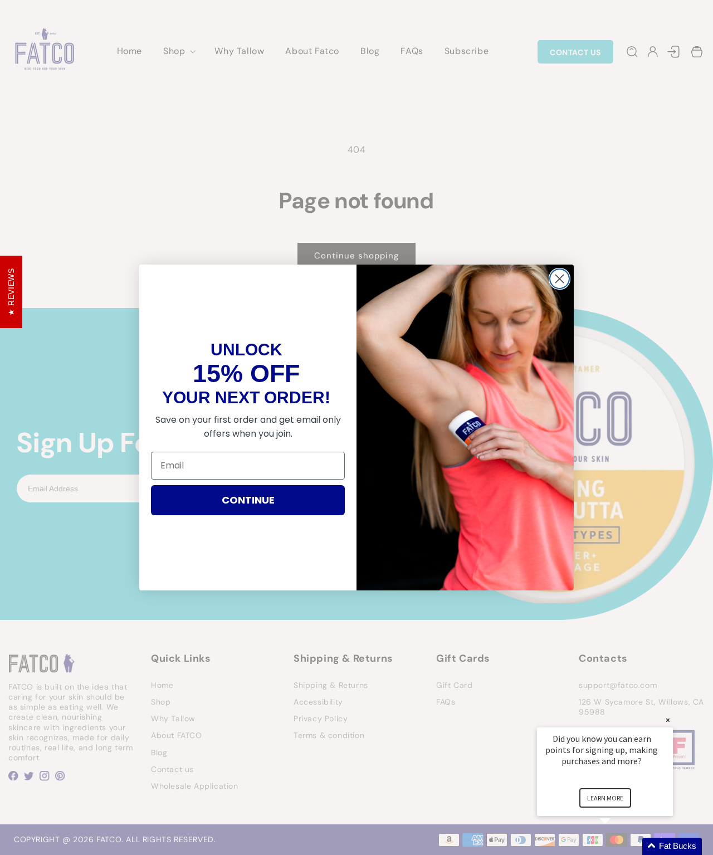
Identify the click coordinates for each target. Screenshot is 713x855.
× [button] (668, 720)
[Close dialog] (559, 279)
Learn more (605, 798)
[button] (618, 846)
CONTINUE (248, 500)
